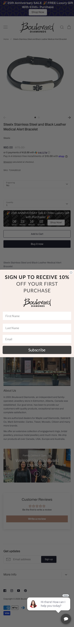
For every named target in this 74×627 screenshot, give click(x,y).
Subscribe (36, 349)
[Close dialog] (71, 272)
